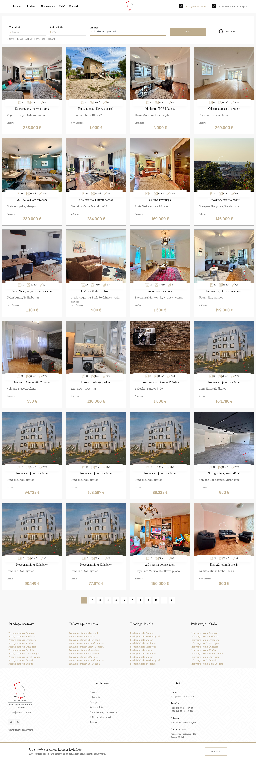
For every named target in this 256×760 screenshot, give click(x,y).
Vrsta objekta (56, 27)
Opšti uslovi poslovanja (20, 729)
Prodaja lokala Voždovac (143, 643)
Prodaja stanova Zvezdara (22, 639)
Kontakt (73, 6)
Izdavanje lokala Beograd (204, 633)
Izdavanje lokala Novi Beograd (207, 663)
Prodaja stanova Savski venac (24, 656)
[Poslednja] (172, 600)
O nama (93, 692)
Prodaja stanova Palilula (21, 650)
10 (156, 600)
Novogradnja (48, 6)
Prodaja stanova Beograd (21, 633)
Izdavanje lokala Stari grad (205, 643)
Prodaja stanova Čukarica (21, 660)
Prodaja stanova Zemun (20, 663)
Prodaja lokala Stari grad (143, 646)
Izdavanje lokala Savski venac (207, 653)
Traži (188, 31)
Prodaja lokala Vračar (141, 639)
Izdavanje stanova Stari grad (84, 639)
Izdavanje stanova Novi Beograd (86, 646)
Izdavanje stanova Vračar (82, 636)
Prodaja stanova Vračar (20, 643)
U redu (215, 751)
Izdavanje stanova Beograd (83, 633)
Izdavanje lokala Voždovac (205, 636)
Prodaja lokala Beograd (142, 633)
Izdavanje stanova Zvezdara (84, 650)
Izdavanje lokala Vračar (203, 650)
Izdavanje (16, 6)
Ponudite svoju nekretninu (103, 712)
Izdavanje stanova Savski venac (86, 643)
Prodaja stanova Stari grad (22, 646)
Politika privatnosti (100, 717)
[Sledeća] (164, 600)
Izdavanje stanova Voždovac (84, 653)
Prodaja (31, 6)
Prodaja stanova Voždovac (22, 636)
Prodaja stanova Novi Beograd (24, 653)
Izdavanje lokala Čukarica (204, 646)
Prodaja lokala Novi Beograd (145, 636)
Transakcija (15, 27)
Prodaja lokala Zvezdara (142, 663)
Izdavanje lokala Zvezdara (205, 639)
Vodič (62, 6)
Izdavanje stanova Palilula (83, 656)
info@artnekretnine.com (183, 696)
